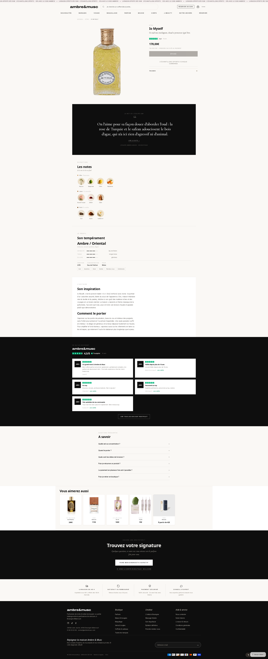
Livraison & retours (182, 622)
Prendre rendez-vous (152, 629)
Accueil (80, 19)
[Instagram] (68, 623)
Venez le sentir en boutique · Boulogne (135, 569)
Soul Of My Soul (70, 519)
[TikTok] (72, 623)
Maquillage (118, 622)
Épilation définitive (151, 625)
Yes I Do (117, 519)
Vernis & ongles (120, 625)
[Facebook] (76, 623)
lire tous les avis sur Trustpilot (134, 416)
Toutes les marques (121, 633)
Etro (87, 19)
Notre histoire (180, 618)
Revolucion (94, 519)
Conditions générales (183, 625)
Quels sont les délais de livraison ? (111, 457)
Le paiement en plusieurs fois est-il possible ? (115, 470)
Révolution (164, 519)
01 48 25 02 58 (72, 630)
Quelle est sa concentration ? (109, 444)
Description (152, 70)
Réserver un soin (186, 6)
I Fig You (140, 519)
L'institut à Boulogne (152, 614)
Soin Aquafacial (150, 622)
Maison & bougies (121, 618)
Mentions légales (99, 654)
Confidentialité (180, 629)
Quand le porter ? (104, 450)
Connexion (203, 6)
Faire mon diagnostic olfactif (134, 562)
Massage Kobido (151, 618)
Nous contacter (181, 614)
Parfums (117, 614)
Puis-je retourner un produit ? (109, 464)
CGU (106, 654)
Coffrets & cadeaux (121, 629)
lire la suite (133, 140)
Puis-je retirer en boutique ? (108, 477)
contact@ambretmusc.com (86, 630)
